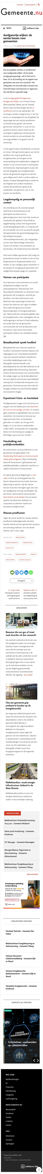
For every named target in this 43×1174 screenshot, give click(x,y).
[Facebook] (17, 572)
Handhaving (11, 1091)
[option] (21, 1036)
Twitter (8, 1117)
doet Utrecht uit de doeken (14, 497)
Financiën (10, 1087)
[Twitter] (21, 572)
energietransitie (12, 542)
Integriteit (10, 1095)
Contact (20, 5)
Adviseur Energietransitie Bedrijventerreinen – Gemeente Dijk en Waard (21, 974)
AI (7, 1083)
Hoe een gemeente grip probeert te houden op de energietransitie (18, 706)
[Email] (12, 572)
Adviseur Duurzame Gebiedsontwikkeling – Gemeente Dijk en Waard (20, 958)
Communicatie (20, 554)
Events (8, 1125)
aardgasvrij (20, 537)
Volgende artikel (29, 590)
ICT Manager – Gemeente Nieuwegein (20, 842)
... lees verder (27, 675)
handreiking (27, 542)
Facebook (9, 1114)
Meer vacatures (32, 874)
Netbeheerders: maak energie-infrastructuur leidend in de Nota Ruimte (20, 785)
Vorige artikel (15, 590)
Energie (33, 554)
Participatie (10, 560)
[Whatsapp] (31, 572)
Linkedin (9, 1121)
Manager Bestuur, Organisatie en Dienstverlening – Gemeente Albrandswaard (18, 853)
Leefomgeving (11, 1099)
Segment (7, 1010)
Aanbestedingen (12, 1079)
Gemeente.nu (21, 13)
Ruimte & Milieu (25, 560)
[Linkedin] (26, 572)
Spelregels (10, 1144)
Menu (8, 28)
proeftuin (9, 548)
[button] (34, 1060)
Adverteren (10, 1136)
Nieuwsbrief (30, 5)
